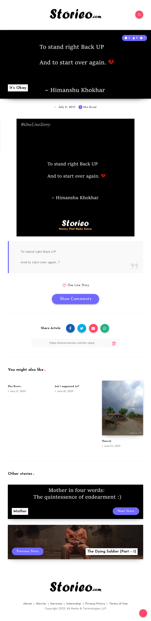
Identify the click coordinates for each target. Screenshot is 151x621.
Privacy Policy (95, 603)
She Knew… (15, 386)
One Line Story (78, 285)
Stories (41, 603)
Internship (73, 603)
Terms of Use (118, 603)
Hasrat (106, 441)
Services (56, 603)
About (27, 603)
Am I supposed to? (67, 386)
